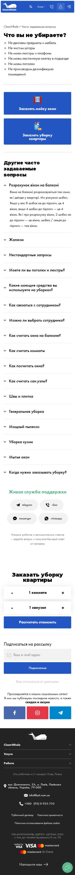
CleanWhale (11, 26)
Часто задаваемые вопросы (39, 26)
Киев (50, 774)
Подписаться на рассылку (28, 644)
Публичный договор (22, 815)
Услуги (8, 754)
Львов (58, 774)
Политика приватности (50, 815)
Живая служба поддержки (37, 492)
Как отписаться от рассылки (37, 681)
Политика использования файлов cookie (37, 823)
